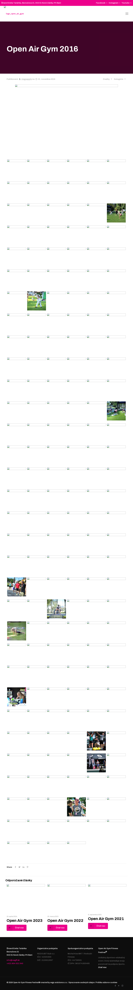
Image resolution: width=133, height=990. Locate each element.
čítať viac (102, 967)
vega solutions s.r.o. (58, 982)
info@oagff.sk (13, 960)
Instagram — (114, 3)
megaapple (26, 79)
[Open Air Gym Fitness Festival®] (14, 14)
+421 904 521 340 (15, 963)
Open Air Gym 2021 (106, 919)
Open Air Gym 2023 (24, 920)
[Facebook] (115, 986)
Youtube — (127, 3)
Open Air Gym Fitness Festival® (26, 982)
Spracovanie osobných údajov (82, 982)
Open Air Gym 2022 (65, 920)
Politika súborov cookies (106, 982)
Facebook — (102, 3)
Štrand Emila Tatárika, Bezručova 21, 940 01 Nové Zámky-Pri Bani (31, 3)
